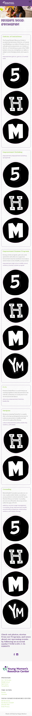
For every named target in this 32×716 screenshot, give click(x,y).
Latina (18, 422)
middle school (23, 263)
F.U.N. (5, 387)
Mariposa (6, 411)
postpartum (14, 509)
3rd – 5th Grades (6, 680)
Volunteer (4, 694)
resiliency (5, 265)
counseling (6, 507)
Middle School (5, 682)
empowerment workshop (19, 155)
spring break (6, 157)
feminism (21, 399)
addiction (6, 505)
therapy (18, 511)
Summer (11, 265)
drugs (11, 507)
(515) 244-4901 (5, 704)
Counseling (7, 489)
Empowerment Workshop (12, 152)
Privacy (7, 706)
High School (4, 684)
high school (15, 263)
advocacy (6, 399)
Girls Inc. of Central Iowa (12, 37)
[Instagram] (17, 654)
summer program (19, 265)
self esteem (12, 424)
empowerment (7, 56)
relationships (23, 509)
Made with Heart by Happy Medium (16, 714)
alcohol (11, 505)
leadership (6, 401)
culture (5, 422)
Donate (3, 692)
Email (2, 706)
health (25, 507)
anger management (20, 505)
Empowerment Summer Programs (16, 251)
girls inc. (14, 56)
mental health (7, 509)
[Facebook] (14, 654)
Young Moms (5, 686)
